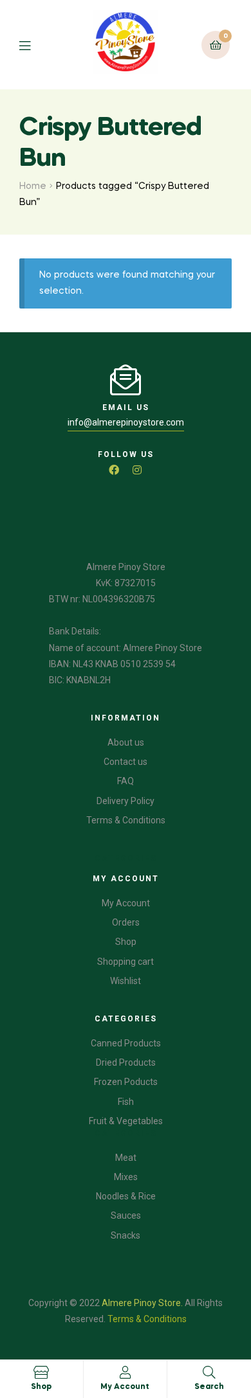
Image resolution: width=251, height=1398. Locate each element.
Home (32, 186)
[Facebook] (114, 470)
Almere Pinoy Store (141, 1303)
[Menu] (34, 44)
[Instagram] (137, 470)
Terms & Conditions (147, 1319)
